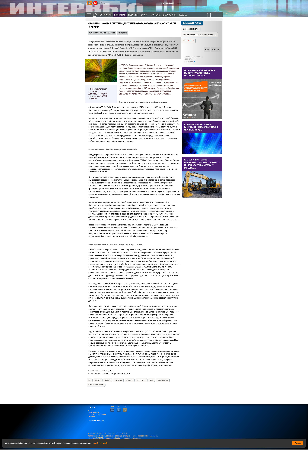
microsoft (97, 380)
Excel (151, 380)
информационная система (95, 384)
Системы (155, 14)
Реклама (91, 416)
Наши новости (93, 412)
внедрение (129, 380)
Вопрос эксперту (190, 29)
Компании (120, 14)
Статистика (188, 61)
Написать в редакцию (97, 414)
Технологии (105, 14)
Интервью (122, 33)
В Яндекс (216, 49)
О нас (90, 410)
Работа (183, 14)
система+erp (118, 380)
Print (207, 49)
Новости (133, 14)
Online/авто (188, 40)
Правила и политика (96, 421)
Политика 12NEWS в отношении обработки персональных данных (114, 438)
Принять (298, 443)
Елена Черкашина (163, 380)
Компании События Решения (102, 33)
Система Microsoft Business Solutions (199, 34)
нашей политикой (100, 443)
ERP (89, 380)
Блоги (144, 14)
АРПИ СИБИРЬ (141, 380)
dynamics (107, 380)
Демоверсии (169, 14)
